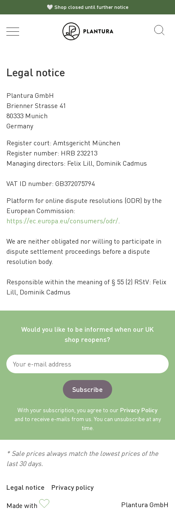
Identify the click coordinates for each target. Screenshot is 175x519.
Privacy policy (72, 487)
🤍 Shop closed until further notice (87, 7)
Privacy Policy (139, 410)
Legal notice (25, 487)
